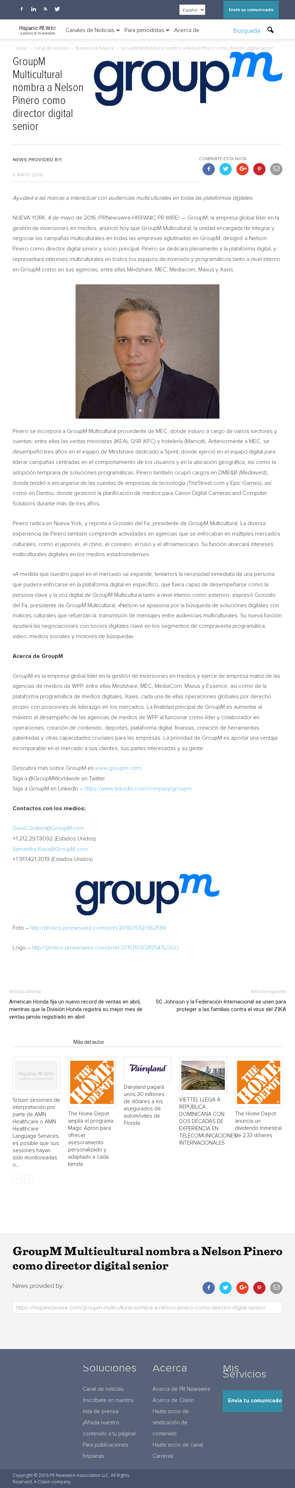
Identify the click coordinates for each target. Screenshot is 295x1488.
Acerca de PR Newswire (181, 1389)
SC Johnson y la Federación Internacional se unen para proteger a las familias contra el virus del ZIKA (221, 1005)
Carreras (163, 1456)
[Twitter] (57, 9)
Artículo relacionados (41, 1042)
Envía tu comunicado (255, 1400)
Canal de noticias (103, 1389)
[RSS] (45, 9)
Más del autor (88, 1042)
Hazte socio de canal (178, 1445)
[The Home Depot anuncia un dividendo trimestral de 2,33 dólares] (258, 1082)
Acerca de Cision (173, 1400)
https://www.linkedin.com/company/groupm (138, 789)
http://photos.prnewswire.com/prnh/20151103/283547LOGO (105, 948)
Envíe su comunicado (251, 9)
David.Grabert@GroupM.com (48, 828)
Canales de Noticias (89, 30)
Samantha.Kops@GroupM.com (50, 849)
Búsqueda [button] (247, 31)
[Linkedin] (33, 9)
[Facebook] (21, 9)
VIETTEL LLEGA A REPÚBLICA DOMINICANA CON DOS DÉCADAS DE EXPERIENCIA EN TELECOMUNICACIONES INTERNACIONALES (208, 1121)
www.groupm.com (118, 768)
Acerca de (186, 30)
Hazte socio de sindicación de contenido (171, 1423)
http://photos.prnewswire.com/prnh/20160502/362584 (98, 928)
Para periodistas (144, 30)
